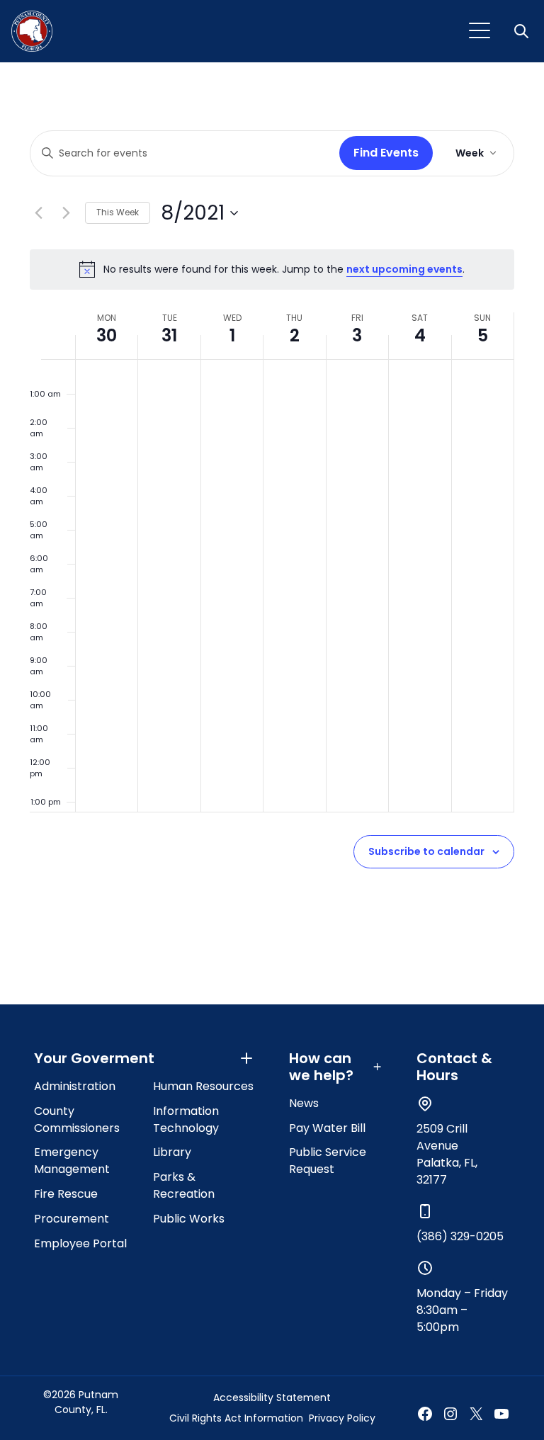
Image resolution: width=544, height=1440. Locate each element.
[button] (523, 31)
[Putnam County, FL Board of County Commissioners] (32, 31)
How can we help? (321, 1066)
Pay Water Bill (327, 1128)
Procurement (71, 1219)
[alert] (272, 269)
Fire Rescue (66, 1194)
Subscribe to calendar (426, 851)
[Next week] (65, 213)
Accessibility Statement (272, 1397)
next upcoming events (404, 269)
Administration (74, 1086)
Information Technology (186, 1119)
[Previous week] (38, 213)
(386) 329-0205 (460, 1236)
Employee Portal (80, 1243)
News (304, 1103)
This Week (117, 212)
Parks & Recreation (184, 1185)
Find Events (386, 152)
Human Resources (203, 1086)
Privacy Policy (342, 1418)
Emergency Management (72, 1160)
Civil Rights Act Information (236, 1418)
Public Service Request (327, 1160)
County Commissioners (77, 1119)
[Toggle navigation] (480, 31)
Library (172, 1152)
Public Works (189, 1219)
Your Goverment (94, 1058)
